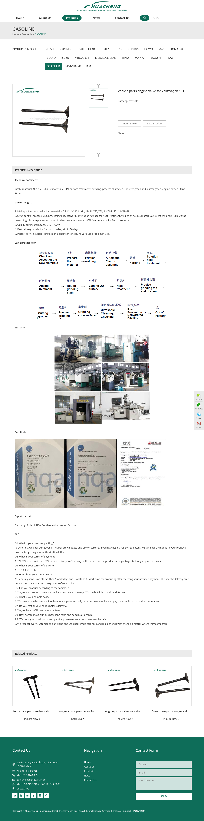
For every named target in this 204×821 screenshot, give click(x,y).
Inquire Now (129, 123)
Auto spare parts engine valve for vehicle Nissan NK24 (47, 711)
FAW (170, 57)
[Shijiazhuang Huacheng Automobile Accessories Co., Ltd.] (102, 6)
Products (72, 18)
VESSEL (50, 49)
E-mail (198, 427)
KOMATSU (176, 49)
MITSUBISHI (82, 57)
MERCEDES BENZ (105, 57)
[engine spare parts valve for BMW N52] (79, 686)
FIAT (88, 66)
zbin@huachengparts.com (31, 779)
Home (20, 18)
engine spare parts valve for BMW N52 (83, 711)
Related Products (26, 653)
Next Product (154, 123)
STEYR (118, 49)
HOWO (148, 49)
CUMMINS (66, 49)
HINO (125, 57)
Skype (198, 418)
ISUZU (65, 57)
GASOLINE (23, 29)
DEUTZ (105, 49)
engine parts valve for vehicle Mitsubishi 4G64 (134, 711)
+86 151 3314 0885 (50, 784)
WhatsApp (199, 409)
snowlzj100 (23, 788)
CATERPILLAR (87, 49)
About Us (45, 18)
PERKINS (133, 49)
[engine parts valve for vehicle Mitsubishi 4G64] (125, 686)
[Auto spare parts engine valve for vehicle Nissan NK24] (32, 686)
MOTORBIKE (73, 66)
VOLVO (156, 17)
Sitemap (106, 810)
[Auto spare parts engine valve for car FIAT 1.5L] (171, 686)
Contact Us (122, 18)
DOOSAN (156, 57)
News (96, 18)
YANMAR (140, 57)
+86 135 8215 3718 (27, 784)
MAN (162, 49)
